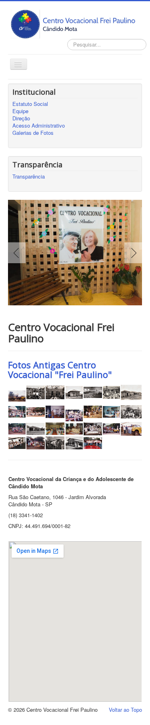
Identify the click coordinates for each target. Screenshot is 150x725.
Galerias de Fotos (33, 132)
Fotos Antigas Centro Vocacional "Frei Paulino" (60, 369)
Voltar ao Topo (125, 709)
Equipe (20, 111)
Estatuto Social (30, 104)
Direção (21, 118)
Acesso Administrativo (38, 125)
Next (131, 252)
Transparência (28, 176)
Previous (18, 252)
